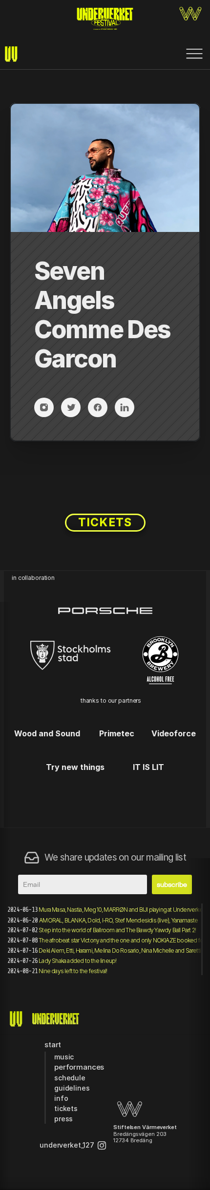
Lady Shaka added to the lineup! (77, 960)
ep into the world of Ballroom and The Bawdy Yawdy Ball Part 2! (117, 930)
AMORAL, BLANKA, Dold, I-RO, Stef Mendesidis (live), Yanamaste (118, 920)
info (61, 1098)
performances (79, 1067)
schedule (69, 1078)
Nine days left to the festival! (73, 971)
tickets (66, 1108)
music (64, 1057)
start (52, 1044)
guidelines (72, 1088)
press (63, 1118)
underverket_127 (67, 1145)
